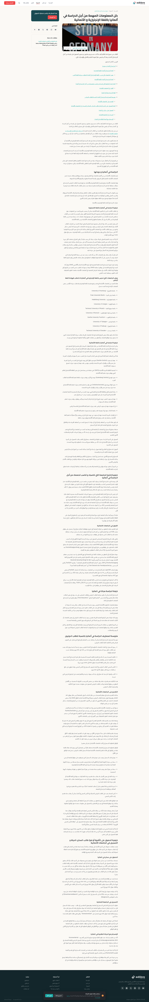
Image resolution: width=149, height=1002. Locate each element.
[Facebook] (47, 29)
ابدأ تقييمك (52, 17)
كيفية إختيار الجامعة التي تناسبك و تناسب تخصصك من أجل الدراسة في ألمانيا (96, 84)
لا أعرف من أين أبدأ (55, 989)
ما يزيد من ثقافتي (25, 986)
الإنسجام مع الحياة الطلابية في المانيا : (103, 119)
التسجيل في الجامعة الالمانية (106, 115)
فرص (32, 3)
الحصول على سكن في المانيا (106, 110)
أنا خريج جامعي (55, 983)
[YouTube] (55, 29)
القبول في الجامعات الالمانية (106, 88)
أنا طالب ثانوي (56, 980)
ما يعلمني (27, 980)
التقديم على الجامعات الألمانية (105, 102)
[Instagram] (51, 29)
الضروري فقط (59, 995)
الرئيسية (51, 3)
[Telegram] (39, 29)
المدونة (38, 3)
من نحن (44, 3)
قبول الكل (49, 995)
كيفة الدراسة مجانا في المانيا (109, 93)
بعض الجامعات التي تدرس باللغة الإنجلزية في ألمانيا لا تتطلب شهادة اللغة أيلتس (93, 75)
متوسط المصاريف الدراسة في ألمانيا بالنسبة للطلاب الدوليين (100, 97)
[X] (43, 29)
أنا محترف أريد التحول (54, 986)
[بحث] (19, 3)
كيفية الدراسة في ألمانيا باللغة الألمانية (104, 79)
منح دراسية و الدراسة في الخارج (101, 11)
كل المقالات (26, 989)
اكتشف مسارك (9, 3)
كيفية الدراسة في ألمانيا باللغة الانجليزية (103, 71)
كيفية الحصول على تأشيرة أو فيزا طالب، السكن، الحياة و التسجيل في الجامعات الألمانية (93, 106)
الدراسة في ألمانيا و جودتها (109, 66)
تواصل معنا (26, 3)
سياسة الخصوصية (17, 999)
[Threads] (34, 29)
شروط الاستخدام (7, 999)
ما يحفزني (27, 983)
